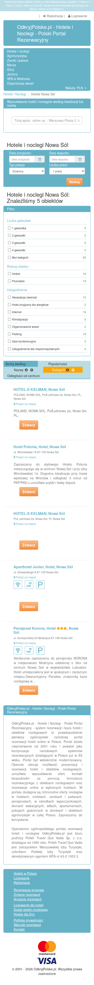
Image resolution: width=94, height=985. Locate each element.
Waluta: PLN (74, 88)
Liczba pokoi (58, 165)
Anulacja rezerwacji (28, 899)
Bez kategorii (49, 257)
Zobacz (28, 425)
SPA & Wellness (18, 78)
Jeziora (12, 74)
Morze (11, 65)
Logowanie (78, 16)
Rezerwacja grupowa (29, 890)
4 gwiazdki (49, 250)
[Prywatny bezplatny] (41, 584)
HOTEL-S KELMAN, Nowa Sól (39, 389)
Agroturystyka (17, 55)
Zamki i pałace (17, 60)
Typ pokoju (17, 165)
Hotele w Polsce (25, 873)
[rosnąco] (31, 369)
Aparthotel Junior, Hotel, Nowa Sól (43, 566)
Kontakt (19, 929)
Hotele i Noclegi (14, 94)
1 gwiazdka (49, 228)
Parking (49, 334)
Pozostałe (49, 281)
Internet (49, 312)
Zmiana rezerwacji (27, 894)
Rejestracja (54, 16)
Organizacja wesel (20, 83)
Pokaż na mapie (26, 404)
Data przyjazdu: (20, 153)
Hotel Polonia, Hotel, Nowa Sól (39, 446)
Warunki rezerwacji (27, 924)
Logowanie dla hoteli (28, 905)
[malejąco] (26, 369)
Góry (10, 69)
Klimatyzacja (49, 319)
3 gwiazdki (49, 243)
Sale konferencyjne (49, 341)
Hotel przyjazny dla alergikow (49, 304)
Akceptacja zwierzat (49, 297)
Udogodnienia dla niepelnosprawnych (49, 349)
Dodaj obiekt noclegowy (31, 909)
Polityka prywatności (28, 920)
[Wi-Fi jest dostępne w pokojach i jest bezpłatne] (30, 584)
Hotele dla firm (24, 914)
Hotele (49, 274)
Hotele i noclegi (18, 51)
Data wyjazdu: (59, 153)
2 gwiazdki (49, 235)
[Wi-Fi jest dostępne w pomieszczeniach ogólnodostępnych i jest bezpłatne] (19, 584)
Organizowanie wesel (49, 326)
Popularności (57, 363)
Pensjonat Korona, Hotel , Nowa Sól (45, 630)
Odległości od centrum (23, 375)
